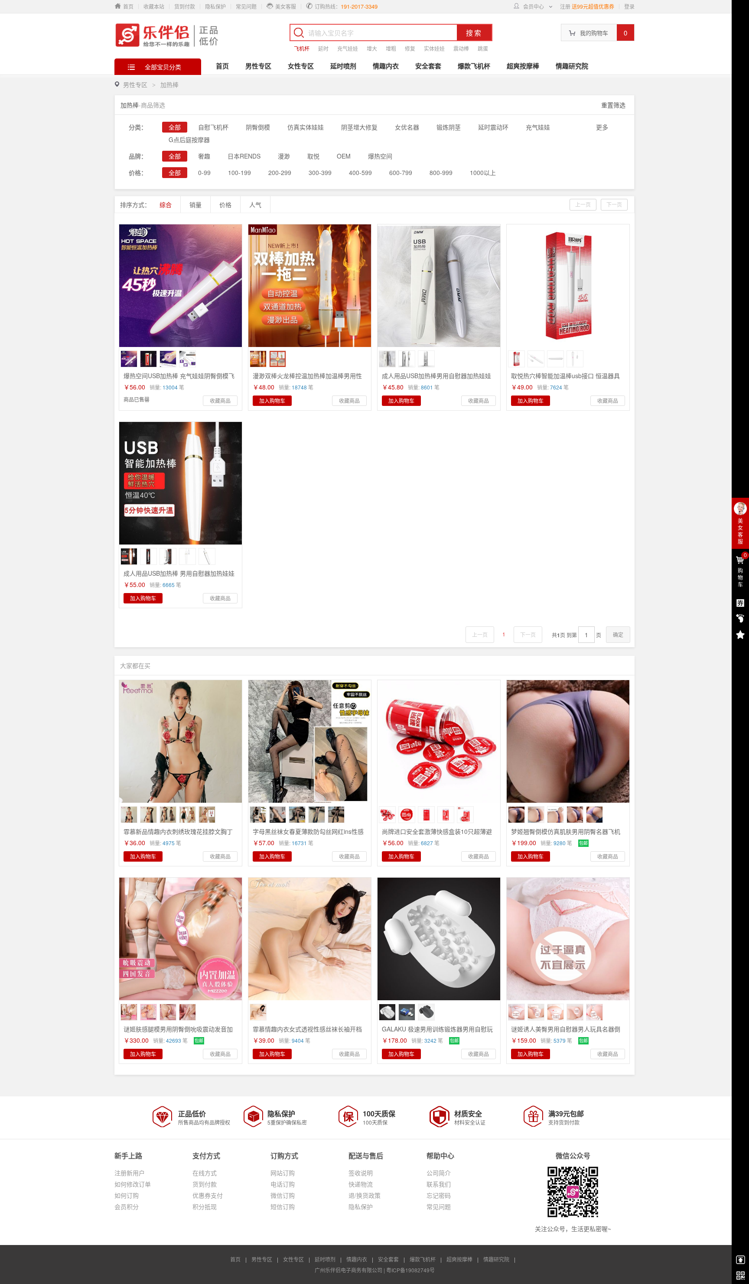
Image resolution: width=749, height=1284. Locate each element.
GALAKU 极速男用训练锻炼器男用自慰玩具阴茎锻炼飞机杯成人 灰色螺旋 (437, 1033)
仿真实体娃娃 (305, 127)
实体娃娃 (434, 48)
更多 (602, 127)
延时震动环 (493, 127)
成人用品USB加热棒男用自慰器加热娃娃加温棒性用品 (436, 379)
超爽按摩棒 (523, 66)
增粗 (391, 48)
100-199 (239, 172)
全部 (175, 127)
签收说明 (360, 1172)
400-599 (360, 172)
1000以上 (483, 172)
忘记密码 (439, 1195)
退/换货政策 (364, 1195)
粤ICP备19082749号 (410, 1270)
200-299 (279, 172)
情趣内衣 (386, 66)
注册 (565, 6)
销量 (195, 204)
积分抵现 (204, 1206)
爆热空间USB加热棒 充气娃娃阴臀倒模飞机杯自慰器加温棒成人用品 (179, 379)
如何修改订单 (132, 1184)
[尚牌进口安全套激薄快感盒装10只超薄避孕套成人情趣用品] (439, 741)
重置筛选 (613, 105)
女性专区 (301, 66)
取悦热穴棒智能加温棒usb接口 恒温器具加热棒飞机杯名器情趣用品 (565, 379)
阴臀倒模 (258, 127)
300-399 (320, 172)
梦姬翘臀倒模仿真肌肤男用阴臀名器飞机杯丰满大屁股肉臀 (565, 835)
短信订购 (282, 1206)
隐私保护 (215, 6)
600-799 (400, 172)
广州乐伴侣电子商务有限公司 (348, 1270)
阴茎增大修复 (359, 127)
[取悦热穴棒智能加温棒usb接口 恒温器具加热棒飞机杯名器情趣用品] (568, 285)
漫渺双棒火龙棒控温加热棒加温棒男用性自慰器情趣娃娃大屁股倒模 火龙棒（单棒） (311, 379)
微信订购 (282, 1195)
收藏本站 (153, 6)
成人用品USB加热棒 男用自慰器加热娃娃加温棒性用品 (179, 577)
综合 (166, 204)
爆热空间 (380, 156)
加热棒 (169, 84)
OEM (344, 156)
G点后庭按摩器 (189, 139)
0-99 (204, 172)
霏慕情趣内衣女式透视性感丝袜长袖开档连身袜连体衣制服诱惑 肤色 (307, 1033)
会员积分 (126, 1206)
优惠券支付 (207, 1195)
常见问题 (246, 6)
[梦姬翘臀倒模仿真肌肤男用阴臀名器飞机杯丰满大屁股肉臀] (568, 741)
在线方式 (204, 1172)
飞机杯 (301, 48)
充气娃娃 (347, 48)
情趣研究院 (572, 66)
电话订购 (282, 1184)
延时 (323, 48)
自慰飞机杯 (213, 127)
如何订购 (126, 1195)
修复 (410, 48)
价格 (225, 204)
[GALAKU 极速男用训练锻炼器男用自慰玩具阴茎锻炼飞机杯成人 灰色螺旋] (439, 939)
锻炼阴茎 (448, 127)
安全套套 (428, 66)
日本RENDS (244, 156)
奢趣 (204, 156)
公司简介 (439, 1172)
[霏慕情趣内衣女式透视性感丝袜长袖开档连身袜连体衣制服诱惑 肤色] (309, 939)
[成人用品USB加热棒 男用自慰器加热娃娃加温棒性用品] (180, 483)
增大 (372, 48)
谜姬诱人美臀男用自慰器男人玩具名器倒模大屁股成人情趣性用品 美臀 (565, 1033)
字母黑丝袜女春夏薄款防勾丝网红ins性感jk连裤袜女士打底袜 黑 (308, 835)
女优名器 (407, 127)
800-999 (441, 172)
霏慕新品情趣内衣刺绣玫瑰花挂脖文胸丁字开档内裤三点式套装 (178, 835)
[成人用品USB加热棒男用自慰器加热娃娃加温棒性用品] (439, 285)
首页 (222, 66)
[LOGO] (167, 34)
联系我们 (439, 1184)
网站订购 (282, 1172)
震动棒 (461, 48)
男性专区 (258, 66)
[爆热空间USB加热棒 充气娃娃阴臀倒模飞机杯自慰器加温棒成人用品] (180, 285)
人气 (255, 204)
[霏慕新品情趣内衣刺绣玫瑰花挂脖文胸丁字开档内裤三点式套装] (180, 741)
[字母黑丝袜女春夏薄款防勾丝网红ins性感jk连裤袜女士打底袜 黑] (309, 741)
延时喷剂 (343, 66)
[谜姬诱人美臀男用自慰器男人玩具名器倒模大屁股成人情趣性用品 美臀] (568, 939)
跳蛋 (483, 48)
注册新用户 (129, 1172)
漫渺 (284, 156)
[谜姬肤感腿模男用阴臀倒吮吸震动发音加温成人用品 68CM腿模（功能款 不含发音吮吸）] (180, 939)
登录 (629, 6)
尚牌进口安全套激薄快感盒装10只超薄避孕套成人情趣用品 (437, 835)
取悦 (313, 156)
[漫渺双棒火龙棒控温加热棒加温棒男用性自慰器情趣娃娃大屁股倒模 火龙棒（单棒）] (309, 285)
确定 (618, 634)
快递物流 (360, 1184)
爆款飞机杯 (474, 66)
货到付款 (184, 6)
